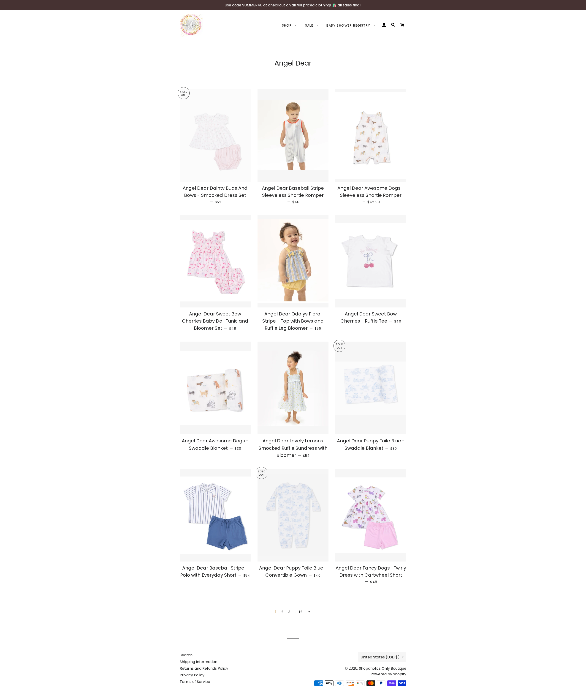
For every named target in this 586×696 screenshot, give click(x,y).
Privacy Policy (192, 675)
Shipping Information (198, 661)
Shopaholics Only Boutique (382, 668)
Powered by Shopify (388, 674)
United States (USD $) (380, 657)
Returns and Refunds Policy (204, 668)
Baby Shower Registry (348, 25)
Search (186, 655)
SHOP (287, 25)
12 (300, 612)
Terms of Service (195, 681)
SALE (310, 25)
